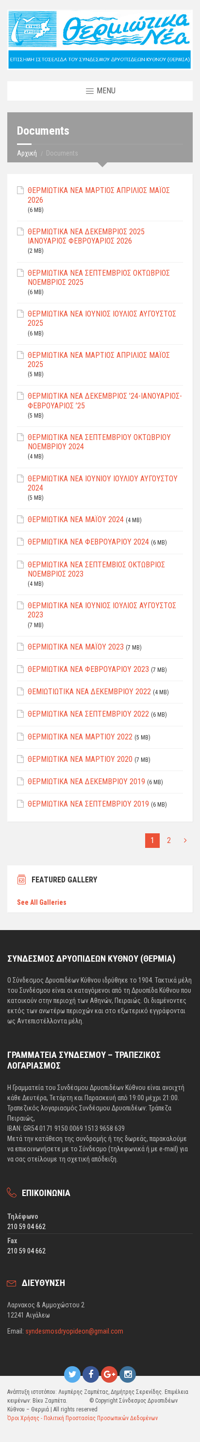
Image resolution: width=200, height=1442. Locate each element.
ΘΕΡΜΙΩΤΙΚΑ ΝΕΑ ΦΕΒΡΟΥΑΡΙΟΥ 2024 (88, 541)
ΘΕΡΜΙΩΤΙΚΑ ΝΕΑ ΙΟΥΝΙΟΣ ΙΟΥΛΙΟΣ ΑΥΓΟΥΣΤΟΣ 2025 (102, 318)
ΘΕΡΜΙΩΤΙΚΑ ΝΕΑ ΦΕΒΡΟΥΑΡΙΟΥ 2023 (88, 669)
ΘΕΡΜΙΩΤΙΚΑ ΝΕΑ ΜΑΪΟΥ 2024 (76, 519)
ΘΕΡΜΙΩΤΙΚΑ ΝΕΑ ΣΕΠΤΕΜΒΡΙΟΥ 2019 (88, 804)
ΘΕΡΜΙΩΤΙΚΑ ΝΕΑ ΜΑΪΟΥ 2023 (76, 646)
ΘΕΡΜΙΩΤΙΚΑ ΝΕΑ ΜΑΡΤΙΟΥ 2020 (80, 759)
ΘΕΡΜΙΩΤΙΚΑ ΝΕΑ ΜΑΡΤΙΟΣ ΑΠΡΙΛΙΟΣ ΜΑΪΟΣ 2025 (99, 360)
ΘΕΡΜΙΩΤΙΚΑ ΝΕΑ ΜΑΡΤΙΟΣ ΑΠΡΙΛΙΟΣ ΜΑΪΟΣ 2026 (99, 195)
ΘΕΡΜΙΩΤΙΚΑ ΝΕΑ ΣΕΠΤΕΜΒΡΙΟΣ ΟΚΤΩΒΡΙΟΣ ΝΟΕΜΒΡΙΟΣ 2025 (99, 277)
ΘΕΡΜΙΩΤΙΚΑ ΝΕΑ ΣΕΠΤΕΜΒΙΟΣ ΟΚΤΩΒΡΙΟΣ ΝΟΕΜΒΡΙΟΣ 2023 (96, 569)
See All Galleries (42, 902)
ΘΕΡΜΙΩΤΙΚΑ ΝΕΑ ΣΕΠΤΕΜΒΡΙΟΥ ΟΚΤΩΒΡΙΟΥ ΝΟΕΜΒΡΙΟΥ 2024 (99, 442)
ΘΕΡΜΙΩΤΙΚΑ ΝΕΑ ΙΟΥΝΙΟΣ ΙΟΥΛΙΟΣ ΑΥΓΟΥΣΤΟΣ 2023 (102, 610)
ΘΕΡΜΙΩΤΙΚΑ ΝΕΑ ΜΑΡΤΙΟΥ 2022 (80, 736)
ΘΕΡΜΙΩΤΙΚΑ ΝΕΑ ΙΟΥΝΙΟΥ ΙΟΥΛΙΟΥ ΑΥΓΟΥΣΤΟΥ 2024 (103, 483)
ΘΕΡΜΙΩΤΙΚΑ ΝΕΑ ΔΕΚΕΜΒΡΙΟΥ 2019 (86, 781)
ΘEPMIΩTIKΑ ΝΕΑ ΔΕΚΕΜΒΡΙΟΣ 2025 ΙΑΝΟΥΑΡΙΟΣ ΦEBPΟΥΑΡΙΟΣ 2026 (86, 236)
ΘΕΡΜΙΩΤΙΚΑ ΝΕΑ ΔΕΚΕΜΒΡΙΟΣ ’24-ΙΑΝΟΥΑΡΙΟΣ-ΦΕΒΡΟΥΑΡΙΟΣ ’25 (105, 400)
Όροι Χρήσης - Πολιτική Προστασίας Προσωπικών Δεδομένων (82, 1418)
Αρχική (27, 153)
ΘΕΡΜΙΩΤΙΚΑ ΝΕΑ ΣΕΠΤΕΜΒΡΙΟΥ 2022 (88, 714)
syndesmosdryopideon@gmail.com (74, 1331)
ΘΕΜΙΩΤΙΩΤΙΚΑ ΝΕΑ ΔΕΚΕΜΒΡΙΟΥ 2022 (89, 691)
